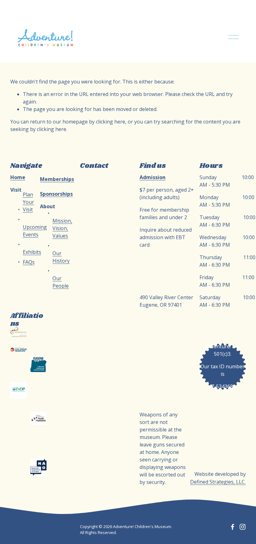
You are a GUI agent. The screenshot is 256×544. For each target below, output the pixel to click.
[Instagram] (242, 527)
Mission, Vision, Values (62, 228)
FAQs (29, 262)
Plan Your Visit (28, 202)
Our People (60, 282)
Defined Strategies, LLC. (218, 481)
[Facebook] (232, 527)
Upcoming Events (35, 231)
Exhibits (32, 252)
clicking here (110, 121)
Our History (61, 257)
